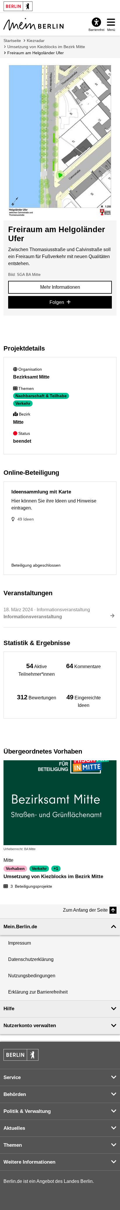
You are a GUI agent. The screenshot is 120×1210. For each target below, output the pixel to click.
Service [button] (12, 1077)
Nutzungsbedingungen (31, 975)
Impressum (19, 943)
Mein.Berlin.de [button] (20, 926)
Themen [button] (12, 1145)
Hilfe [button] (8, 1008)
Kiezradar (36, 40)
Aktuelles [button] (14, 1128)
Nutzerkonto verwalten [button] (29, 1025)
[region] (36, 669)
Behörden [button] (14, 1094)
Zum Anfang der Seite (85, 910)
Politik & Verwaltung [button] (27, 1111)
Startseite (12, 40)
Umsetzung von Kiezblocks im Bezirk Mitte (46, 46)
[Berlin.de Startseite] (20, 1055)
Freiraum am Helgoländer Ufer (35, 52)
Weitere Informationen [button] (29, 1162)
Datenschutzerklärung (31, 959)
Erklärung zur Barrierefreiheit (38, 992)
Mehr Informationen (60, 287)
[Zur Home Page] (33, 24)
